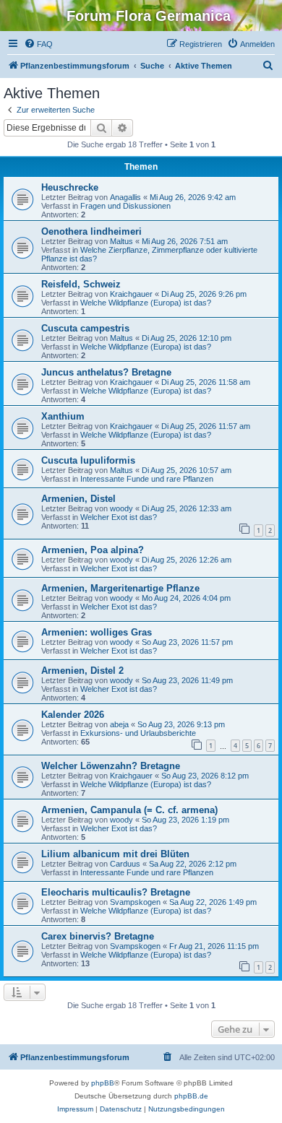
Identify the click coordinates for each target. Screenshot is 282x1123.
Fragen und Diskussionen (125, 205)
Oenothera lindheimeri (91, 231)
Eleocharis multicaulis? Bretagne (115, 892)
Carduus (125, 863)
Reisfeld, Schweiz (81, 284)
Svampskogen (135, 902)
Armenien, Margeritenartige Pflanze (120, 588)
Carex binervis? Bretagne (97, 936)
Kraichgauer (131, 294)
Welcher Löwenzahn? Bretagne (110, 765)
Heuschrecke (69, 187)
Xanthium (63, 416)
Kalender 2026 (72, 714)
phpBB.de (191, 1096)
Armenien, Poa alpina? (92, 550)
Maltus (121, 241)
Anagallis (125, 197)
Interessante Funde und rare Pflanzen (146, 478)
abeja (119, 724)
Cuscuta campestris (85, 328)
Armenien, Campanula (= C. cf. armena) (129, 810)
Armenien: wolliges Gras (96, 632)
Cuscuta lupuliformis (88, 460)
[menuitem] (38, 44)
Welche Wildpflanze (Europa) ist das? (145, 302)
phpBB (102, 1083)
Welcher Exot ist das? (118, 517)
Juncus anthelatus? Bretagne (106, 372)
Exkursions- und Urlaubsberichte (138, 733)
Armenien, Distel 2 (82, 670)
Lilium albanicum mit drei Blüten (115, 854)
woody (121, 508)
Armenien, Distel (78, 498)
